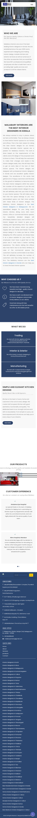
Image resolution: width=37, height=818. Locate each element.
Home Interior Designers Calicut (13, 798)
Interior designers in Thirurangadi (13, 722)
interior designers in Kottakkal (12, 761)
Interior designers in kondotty (12, 710)
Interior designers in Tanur (11, 683)
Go (31, 575)
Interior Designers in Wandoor (12, 771)
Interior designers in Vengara (12, 719)
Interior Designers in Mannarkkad (13, 783)
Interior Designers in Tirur (10, 765)
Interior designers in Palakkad (12, 743)
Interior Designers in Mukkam (12, 774)
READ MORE (9, 75)
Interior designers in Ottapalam (13, 731)
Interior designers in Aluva (11, 665)
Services (5, 651)
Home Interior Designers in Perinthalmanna (16, 792)
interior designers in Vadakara (12, 756)
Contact (5, 656)
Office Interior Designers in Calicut (13, 795)
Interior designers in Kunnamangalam (14, 671)
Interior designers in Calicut (11, 674)
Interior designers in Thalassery (12, 740)
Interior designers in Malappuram (13, 668)
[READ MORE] (9, 74)
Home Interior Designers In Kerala (13, 807)
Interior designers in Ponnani (11, 716)
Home (5, 646)
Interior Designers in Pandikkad (12, 777)
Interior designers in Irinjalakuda (12, 701)
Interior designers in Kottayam (12, 752)
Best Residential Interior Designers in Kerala (16, 786)
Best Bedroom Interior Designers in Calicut (16, 810)
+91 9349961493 (9, 636)
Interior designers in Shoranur (12, 737)
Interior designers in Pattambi (12, 734)
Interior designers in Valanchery (13, 686)
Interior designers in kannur (11, 680)
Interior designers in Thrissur (11, 692)
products (5, 653)
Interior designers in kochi (11, 662)
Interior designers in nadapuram (13, 713)
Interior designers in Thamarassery (14, 728)
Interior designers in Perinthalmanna (14, 689)
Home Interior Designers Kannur (13, 804)
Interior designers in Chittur (11, 746)
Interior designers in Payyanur (12, 677)
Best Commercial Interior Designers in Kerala (17, 789)
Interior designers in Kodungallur (13, 707)
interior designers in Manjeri (11, 759)
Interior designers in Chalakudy (12, 695)
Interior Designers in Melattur (12, 780)
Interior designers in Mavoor (11, 725)
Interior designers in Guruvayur (12, 704)
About (5, 649)
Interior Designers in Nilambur (12, 768)
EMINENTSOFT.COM (29, 815)
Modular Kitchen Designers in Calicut (14, 801)
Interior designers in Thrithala (12, 750)
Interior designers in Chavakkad (13, 698)
